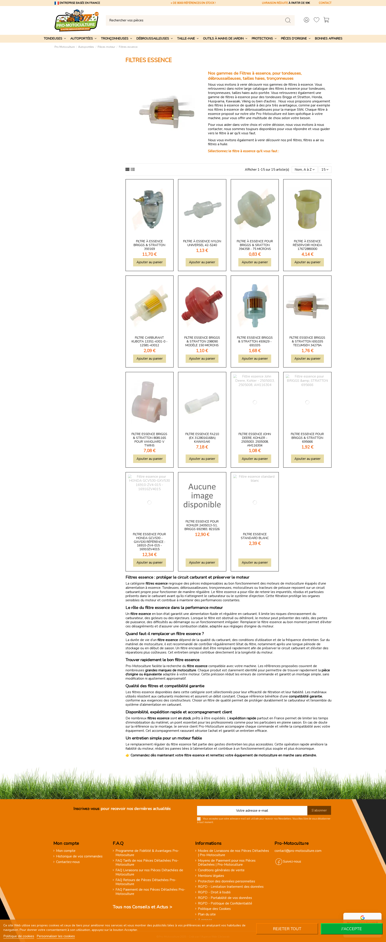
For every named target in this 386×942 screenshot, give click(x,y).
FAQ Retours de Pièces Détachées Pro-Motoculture (145, 882)
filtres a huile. (218, 144)
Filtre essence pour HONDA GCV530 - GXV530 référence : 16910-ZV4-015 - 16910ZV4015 (149, 541)
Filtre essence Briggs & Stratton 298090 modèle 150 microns (202, 341)
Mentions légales (211, 876)
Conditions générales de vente (221, 870)
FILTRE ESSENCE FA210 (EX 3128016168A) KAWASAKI (202, 438)
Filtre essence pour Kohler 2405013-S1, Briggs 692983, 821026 (202, 525)
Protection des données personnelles (226, 881)
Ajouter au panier (149, 262)
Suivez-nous (292, 861)
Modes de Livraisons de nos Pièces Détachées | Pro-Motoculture (233, 853)
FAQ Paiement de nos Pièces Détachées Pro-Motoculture (150, 892)
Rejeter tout (287, 929)
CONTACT (325, 3)
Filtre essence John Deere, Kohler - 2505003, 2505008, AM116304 (255, 439)
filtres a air (311, 140)
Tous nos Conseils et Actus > (142, 907)
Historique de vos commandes (79, 856)
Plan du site (207, 914)
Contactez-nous (68, 862)
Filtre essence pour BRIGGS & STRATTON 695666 (307, 438)
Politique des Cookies (214, 909)
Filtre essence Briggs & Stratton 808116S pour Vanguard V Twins (149, 439)
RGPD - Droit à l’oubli (214, 892)
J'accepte (351, 929)
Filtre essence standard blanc (255, 536)
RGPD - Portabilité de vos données (225, 898)
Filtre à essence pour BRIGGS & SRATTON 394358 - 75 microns (255, 245)
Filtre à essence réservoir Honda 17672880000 (307, 245)
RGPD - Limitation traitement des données (231, 887)
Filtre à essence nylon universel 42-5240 (202, 243)
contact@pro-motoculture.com (298, 851)
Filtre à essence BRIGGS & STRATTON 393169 (149, 245)
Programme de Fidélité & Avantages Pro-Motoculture (147, 853)
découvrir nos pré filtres (284, 140)
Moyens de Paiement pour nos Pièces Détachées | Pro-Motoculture (227, 863)
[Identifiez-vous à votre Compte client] (306, 20)
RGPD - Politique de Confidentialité (225, 903)
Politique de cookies (18, 936)
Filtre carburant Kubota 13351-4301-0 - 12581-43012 (150, 341)
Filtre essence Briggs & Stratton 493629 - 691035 (255, 341)
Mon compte (66, 851)
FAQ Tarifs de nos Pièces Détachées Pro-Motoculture (146, 863)
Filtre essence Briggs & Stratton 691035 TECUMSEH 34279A (307, 341)
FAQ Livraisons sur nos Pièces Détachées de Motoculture (149, 872)
